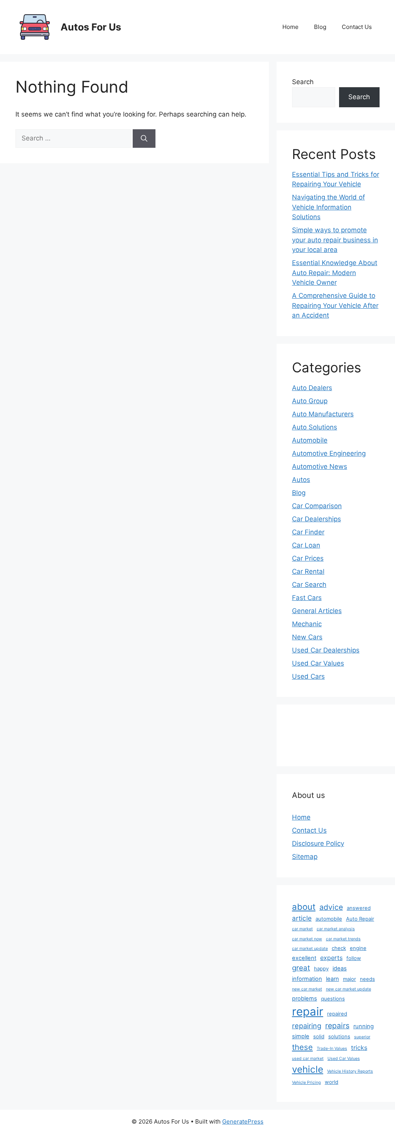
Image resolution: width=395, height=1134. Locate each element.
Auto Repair (360, 919)
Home (290, 26)
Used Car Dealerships (326, 650)
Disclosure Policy (318, 843)
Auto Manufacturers (323, 414)
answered (359, 908)
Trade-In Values (332, 1048)
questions (333, 998)
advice (331, 907)
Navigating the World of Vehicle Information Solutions (328, 207)
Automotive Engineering (329, 453)
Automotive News (319, 466)
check (339, 948)
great (301, 967)
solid (318, 1036)
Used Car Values (318, 663)
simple (300, 1036)
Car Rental (308, 571)
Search (303, 82)
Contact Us (357, 26)
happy (321, 968)
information (307, 978)
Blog (320, 26)
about (304, 907)
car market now (307, 938)
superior (362, 1036)
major (349, 979)
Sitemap (304, 856)
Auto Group (309, 401)
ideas (340, 968)
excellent (304, 958)
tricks (359, 1047)
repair (307, 1011)
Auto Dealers (312, 388)
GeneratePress (242, 1121)
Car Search (309, 584)
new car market (307, 989)
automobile (329, 919)
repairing (306, 1025)
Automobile (309, 440)
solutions (339, 1036)
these (302, 1047)
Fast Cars (307, 598)
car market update (310, 948)
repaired (337, 1014)
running (363, 1026)
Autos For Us (91, 27)
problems (304, 998)
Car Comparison (317, 506)
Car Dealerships (316, 519)
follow (353, 958)
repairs (337, 1025)
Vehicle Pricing (306, 1082)
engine (358, 948)
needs (367, 979)
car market (302, 928)
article (302, 918)
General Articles (317, 611)
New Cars (307, 637)
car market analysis (336, 928)
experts (331, 958)
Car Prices (308, 558)
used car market (308, 1058)
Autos (301, 479)
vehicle (307, 1069)
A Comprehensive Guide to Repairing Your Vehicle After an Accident (335, 305)
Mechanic (307, 624)
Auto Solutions (314, 427)
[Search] (144, 138)
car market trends (343, 938)
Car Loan (306, 545)
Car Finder (308, 532)
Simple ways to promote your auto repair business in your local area (335, 240)
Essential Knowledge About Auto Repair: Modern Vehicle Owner (334, 272)
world (331, 1082)
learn (332, 978)
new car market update (348, 989)
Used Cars (308, 676)
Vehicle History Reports (350, 1071)
